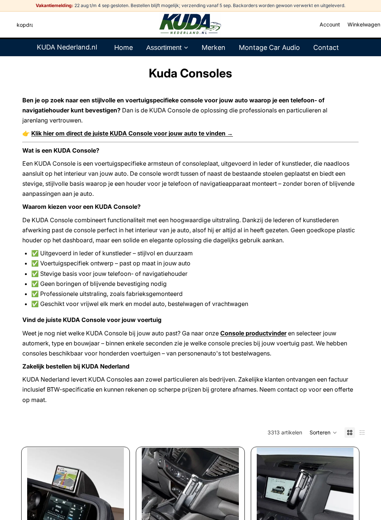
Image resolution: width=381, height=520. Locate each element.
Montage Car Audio (269, 47)
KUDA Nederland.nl (67, 47)
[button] (323, 432)
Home (123, 47)
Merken (213, 47)
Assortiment (164, 47)
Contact (326, 47)
